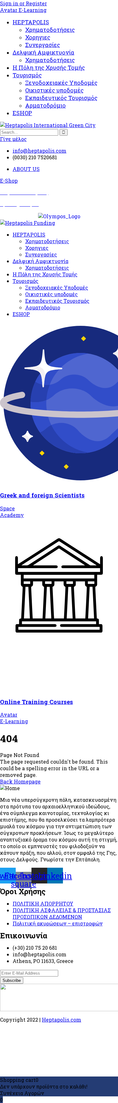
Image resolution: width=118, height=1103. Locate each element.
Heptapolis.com (61, 1019)
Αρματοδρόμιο (45, 105)
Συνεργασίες (42, 45)
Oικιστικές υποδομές (54, 90)
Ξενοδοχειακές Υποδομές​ (61, 82)
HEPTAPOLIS (31, 22)
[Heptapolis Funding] (27, 223)
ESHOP (22, 113)
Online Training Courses (36, 702)
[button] (9, 180)
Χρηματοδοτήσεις (50, 29)
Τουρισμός (27, 75)
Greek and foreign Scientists (42, 495)
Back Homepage (20, 781)
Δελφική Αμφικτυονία (43, 52)
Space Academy (12, 511)
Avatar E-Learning (23, 10)
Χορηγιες (37, 37)
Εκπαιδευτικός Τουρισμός (61, 98)
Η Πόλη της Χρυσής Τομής (49, 67)
